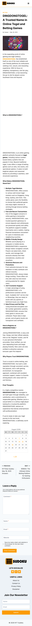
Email (5, 529)
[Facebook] (12, 571)
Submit (16, 612)
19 (12, 445)
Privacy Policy (16, 586)
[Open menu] (28, 3)
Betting (5, 12)
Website (6, 537)
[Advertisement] (16, 97)
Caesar (6, 32)
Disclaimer (16, 589)
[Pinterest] (19, 571)
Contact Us (16, 583)
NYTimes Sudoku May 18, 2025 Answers (8, 469)
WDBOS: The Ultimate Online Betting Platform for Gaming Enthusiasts (24, 472)
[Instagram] (16, 571)
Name (6, 521)
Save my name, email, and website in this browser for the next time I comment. (16, 544)
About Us (16, 580)
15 (22, 441)
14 (19, 441)
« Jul (15, 456)
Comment (7, 496)
